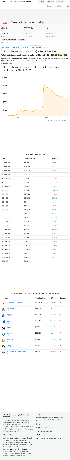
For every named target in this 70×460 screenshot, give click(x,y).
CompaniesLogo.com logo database (15, 449)
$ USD (59, 2)
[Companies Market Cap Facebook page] (37, 435)
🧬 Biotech (22, 39)
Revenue (16, 47)
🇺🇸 (50, 2)
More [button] (45, 47)
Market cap (6, 47)
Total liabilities (36, 47)
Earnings (25, 47)
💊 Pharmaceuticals (9, 39)
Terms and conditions (44, 431)
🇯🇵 (47, 28)
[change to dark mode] (66, 1)
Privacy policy (42, 427)
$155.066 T (27, 1)
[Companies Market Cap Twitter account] (39, 435)
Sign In (42, 2)
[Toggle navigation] (4, 6)
